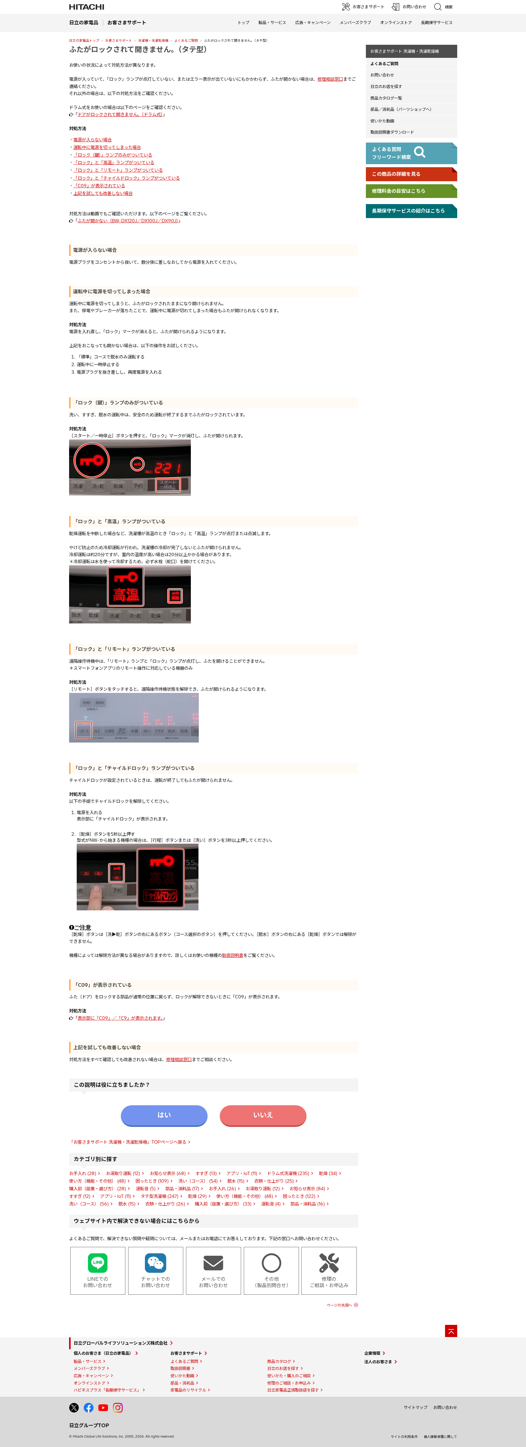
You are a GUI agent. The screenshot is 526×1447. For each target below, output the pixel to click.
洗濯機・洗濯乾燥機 (153, 40)
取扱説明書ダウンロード (392, 132)
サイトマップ (415, 1407)
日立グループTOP (89, 1425)
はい (164, 1115)
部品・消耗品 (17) (182, 1188)
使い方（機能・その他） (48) (97, 1181)
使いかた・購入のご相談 (289, 1375)
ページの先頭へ (339, 1305)
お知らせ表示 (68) (168, 1173)
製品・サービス (87, 1361)
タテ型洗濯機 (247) (159, 1196)
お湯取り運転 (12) (123, 1173)
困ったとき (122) (299, 1196)
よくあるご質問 (186, 40)
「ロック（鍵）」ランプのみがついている (112, 155)
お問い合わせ (382, 74)
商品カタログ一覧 (386, 98)
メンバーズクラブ (355, 22)
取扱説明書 (232, 955)
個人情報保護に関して (440, 1437)
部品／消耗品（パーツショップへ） (402, 109)
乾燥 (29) (197, 1196)
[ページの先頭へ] (451, 1331)
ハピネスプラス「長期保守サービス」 (107, 1390)
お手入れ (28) (82, 1173)
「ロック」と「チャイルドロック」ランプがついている (126, 178)
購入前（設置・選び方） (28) (97, 1188)
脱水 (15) (235, 1181)
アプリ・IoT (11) (241, 1173)
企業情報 (372, 1353)
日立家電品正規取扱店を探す (293, 1390)
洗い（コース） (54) (198, 1181)
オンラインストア (396, 22)
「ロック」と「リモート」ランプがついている (118, 170)
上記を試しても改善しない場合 (103, 193)
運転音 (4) (271, 1204)
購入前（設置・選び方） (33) (223, 1204)
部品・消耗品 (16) (307, 1204)
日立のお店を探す (386, 86)
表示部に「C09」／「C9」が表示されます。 (120, 1018)
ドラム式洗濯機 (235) (288, 1173)
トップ (243, 22)
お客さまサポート (118, 40)
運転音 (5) (146, 1188)
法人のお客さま (378, 1361)
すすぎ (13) (206, 1173)
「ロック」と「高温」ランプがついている (113, 162)
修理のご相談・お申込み (289, 1383)
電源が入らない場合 (92, 140)
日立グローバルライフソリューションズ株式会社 (120, 1343)
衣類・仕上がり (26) (165, 1204)
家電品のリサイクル (188, 1390)
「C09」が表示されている (99, 186)
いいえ (263, 1115)
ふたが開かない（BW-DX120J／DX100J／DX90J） (128, 221)
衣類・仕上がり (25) (274, 1181)
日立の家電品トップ (84, 40)
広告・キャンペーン (91, 1375)
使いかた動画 (382, 120)
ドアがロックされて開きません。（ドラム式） (120, 114)
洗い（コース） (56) (89, 1204)
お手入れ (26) (222, 1188)
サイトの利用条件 (404, 1437)
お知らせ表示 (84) (307, 1188)
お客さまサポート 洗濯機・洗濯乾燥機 (404, 51)
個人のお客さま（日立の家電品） (103, 1353)
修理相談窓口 (330, 79)
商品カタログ (279, 1361)
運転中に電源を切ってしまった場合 (107, 147)
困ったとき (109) (152, 1181)
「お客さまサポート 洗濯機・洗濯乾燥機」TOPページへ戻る (127, 1142)
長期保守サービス (437, 22)
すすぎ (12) (79, 1196)
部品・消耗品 (182, 1383)
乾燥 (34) (328, 1173)
